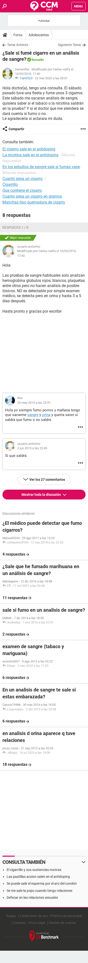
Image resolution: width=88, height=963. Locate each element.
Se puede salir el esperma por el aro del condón (42, 883)
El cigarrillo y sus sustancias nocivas (34, 870)
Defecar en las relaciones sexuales (32, 897)
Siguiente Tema (69, 45)
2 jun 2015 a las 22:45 (32, 448)
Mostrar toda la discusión (42, 495)
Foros (17, 35)
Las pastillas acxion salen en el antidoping (38, 877)
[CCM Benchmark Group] (44, 936)
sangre (32, 415)
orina (46, 415)
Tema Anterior (17, 45)
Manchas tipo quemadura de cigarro (33, 202)
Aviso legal (37, 923)
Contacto (19, 923)
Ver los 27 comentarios (47, 480)
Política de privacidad (66, 916)
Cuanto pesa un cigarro (22, 178)
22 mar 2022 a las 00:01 (51, 78)
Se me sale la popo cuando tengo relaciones (39, 891)
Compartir (16, 129)
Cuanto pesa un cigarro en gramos (32, 196)
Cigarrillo (10, 184)
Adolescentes (39, 35)
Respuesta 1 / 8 (15, 227)
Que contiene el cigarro (22, 190)
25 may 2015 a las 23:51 (34, 402)
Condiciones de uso (34, 916)
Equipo (11, 916)
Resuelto (38, 60)
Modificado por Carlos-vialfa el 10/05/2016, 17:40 (47, 253)
